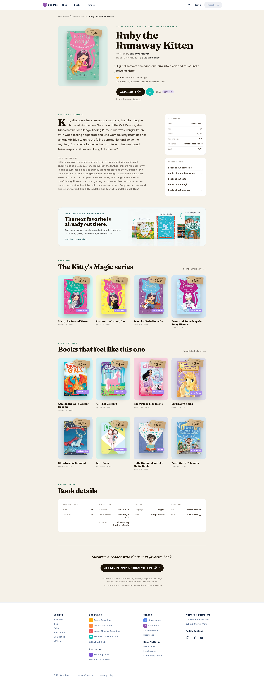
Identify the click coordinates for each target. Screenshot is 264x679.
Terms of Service (85, 675)
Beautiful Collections (99, 659)
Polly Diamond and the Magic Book (148, 464)
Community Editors (152, 655)
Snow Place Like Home (148, 403)
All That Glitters (106, 403)
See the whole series (194, 269)
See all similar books (194, 351)
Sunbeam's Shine (182, 403)
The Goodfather (128, 585)
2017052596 (192, 514)
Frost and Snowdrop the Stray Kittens (186, 323)
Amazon (137, 99)
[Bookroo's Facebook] (194, 638)
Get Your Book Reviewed (198, 619)
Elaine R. (142, 585)
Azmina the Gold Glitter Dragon (73, 405)
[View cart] (189, 5)
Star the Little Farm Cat (149, 321)
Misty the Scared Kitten (73, 321)
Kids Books (63, 16)
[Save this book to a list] (150, 92)
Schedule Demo (151, 630)
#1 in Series (83, 310)
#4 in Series (158, 310)
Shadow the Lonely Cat (110, 321)
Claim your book (148, 581)
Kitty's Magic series (147, 57)
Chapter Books (79, 16)
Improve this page (153, 578)
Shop (64, 5)
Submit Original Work (196, 624)
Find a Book (149, 646)
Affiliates (58, 641)
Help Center (60, 632)
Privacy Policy (106, 675)
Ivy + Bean (102, 463)
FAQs (56, 628)
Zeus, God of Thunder (185, 463)
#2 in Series (120, 310)
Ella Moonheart (139, 53)
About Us (58, 619)
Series (160, 449)
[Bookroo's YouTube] (202, 638)
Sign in (198, 5)
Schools (91, 5)
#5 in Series (196, 310)
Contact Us (59, 636)
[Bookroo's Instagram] (187, 638)
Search (211, 5)
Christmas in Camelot (72, 463)
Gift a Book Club (97, 642)
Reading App (149, 651)
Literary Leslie (155, 585)
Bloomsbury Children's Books (120, 523)
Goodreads (129, 77)
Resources (148, 635)
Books (77, 5)
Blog (56, 624)
